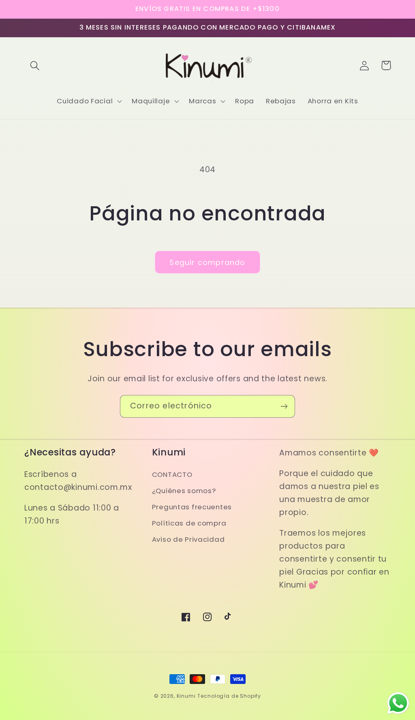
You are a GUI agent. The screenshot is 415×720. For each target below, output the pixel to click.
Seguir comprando (207, 262)
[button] (35, 65)
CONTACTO (172, 474)
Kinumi (186, 695)
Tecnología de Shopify (229, 695)
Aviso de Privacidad (188, 539)
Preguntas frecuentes (192, 507)
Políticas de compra (189, 523)
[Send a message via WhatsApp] (398, 703)
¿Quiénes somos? (184, 491)
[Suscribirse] (284, 406)
